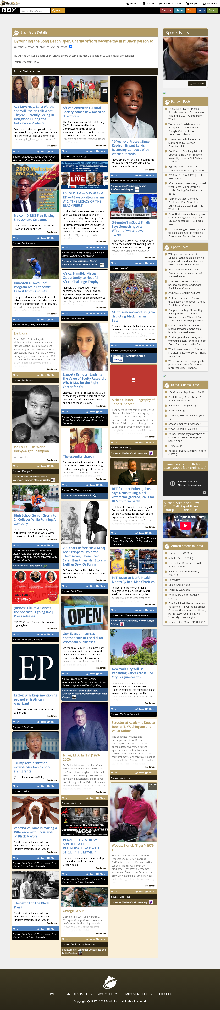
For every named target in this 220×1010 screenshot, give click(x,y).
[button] (17, 1006)
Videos (191, 10)
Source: (35, 158)
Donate (212, 10)
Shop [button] (193, 3)
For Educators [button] (171, 3)
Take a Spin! (199, 83)
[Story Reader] (185, 92)
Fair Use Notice (136, 994)
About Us (212, 3)
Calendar (167, 10)
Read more (52, 145)
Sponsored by (80, 262)
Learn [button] (149, 3)
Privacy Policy (106, 994)
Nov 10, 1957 (26, 46)
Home (133, 3)
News (201, 10)
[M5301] (185, 376)
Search (59, 10)
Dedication (164, 994)
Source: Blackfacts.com (27, 71)
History (179, 10)
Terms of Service (75, 994)
